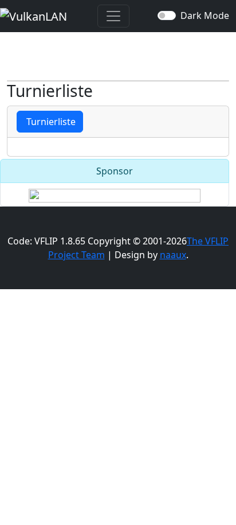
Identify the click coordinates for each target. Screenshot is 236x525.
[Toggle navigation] (113, 16)
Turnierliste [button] (50, 121)
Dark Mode (204, 15)
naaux (173, 254)
